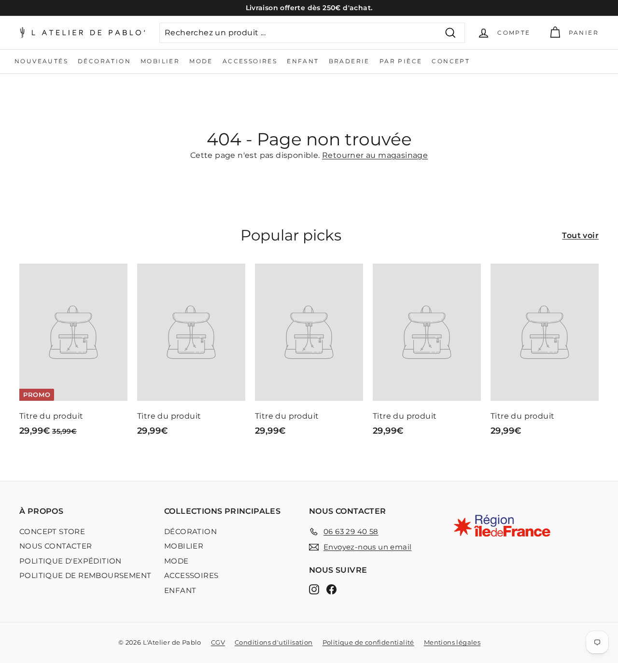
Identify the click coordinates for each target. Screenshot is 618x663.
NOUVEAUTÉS (41, 61)
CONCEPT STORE (52, 531)
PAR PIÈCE (400, 61)
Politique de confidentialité (368, 642)
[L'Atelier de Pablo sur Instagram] (314, 588)
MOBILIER (160, 61)
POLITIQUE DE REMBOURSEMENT (85, 575)
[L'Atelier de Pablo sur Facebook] (331, 588)
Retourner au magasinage (375, 155)
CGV (218, 642)
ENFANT (303, 61)
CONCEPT (451, 61)
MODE (201, 61)
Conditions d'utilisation (274, 642)
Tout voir (580, 235)
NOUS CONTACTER (55, 545)
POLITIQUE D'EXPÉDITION (70, 560)
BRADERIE (349, 61)
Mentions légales (452, 642)
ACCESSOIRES (250, 61)
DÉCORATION (104, 61)
